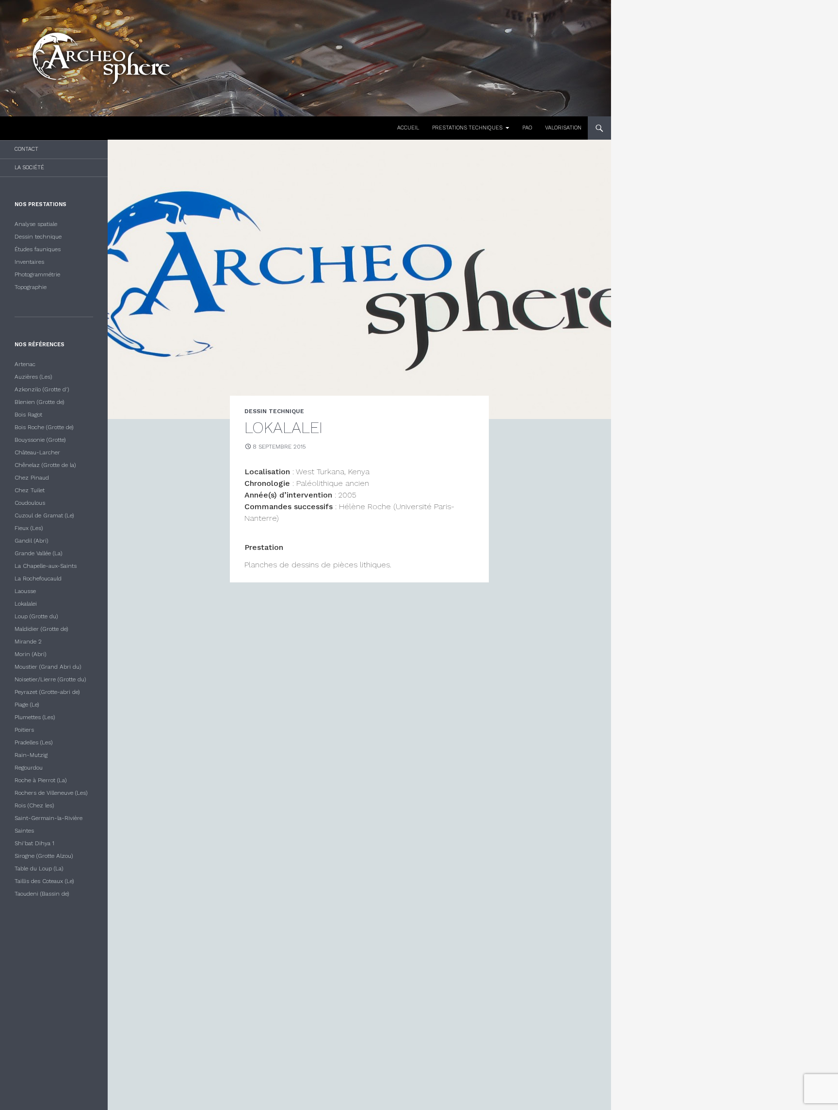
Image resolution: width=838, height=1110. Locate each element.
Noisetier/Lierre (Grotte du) (50, 679)
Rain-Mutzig (31, 755)
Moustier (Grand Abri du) (48, 666)
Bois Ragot (28, 414)
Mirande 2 (28, 641)
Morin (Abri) (31, 654)
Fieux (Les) (29, 528)
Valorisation (563, 128)
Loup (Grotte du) (36, 616)
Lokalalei (26, 603)
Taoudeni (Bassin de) (42, 893)
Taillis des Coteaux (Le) (44, 881)
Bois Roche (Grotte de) (44, 427)
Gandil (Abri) (31, 540)
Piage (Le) (27, 704)
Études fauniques (38, 249)
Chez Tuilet (30, 490)
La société (29, 167)
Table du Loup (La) (39, 868)
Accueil (408, 128)
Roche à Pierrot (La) (41, 780)
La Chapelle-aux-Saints (46, 566)
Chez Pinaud (32, 477)
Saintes (24, 830)
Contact (26, 149)
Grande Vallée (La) (39, 553)
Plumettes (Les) (35, 717)
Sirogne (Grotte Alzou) (44, 856)
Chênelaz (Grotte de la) (45, 465)
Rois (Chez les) (34, 805)
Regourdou (29, 767)
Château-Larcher (37, 452)
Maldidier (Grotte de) (41, 629)
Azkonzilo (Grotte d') (42, 389)
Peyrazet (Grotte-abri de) (47, 692)
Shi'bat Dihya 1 (34, 843)
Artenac (25, 364)
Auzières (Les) (33, 376)
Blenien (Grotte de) (39, 402)
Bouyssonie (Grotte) (40, 439)
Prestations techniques (467, 128)
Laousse (25, 591)
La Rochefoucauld (38, 578)
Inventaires (29, 261)
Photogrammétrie (37, 274)
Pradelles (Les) (34, 742)
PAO (527, 128)
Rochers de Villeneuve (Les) (51, 792)
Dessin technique (38, 236)
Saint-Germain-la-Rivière (48, 818)
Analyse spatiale (36, 224)
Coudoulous (30, 502)
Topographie (31, 287)
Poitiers (24, 729)
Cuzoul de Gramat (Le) (44, 515)
